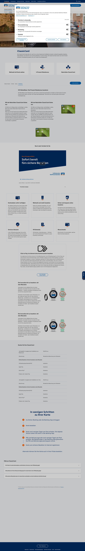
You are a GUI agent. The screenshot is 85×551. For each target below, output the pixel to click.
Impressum (30, 15)
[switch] (67, 24)
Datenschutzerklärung (21, 15)
